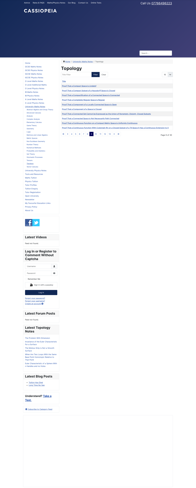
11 (100, 134)
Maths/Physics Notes (56, 3)
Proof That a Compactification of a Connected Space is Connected (91, 95)
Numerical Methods (34, 148)
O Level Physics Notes (34, 88)
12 (105, 134)
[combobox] (156, 53)
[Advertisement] (98, 32)
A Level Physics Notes (34, 103)
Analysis (30, 116)
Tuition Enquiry (31, 188)
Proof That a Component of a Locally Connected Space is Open (89, 104)
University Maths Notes (35, 106)
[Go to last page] (118, 134)
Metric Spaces (32, 138)
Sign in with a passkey (43, 285)
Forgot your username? (35, 301)
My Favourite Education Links (37, 203)
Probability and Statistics (36, 151)
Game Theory (32, 125)
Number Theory (32, 144)
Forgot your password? (35, 298)
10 (96, 134)
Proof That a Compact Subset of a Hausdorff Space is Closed (88, 90)
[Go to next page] (114, 134)
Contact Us (83, 3)
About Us (29, 210)
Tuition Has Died (36, 382)
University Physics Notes (35, 170)
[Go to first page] (63, 134)
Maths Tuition (31, 178)
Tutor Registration (32, 192)
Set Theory (31, 154)
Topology (30, 163)
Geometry (30, 129)
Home (27, 63)
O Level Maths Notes (34, 81)
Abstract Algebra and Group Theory (40, 110)
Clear (104, 74)
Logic (29, 132)
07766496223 (161, 3)
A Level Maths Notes (34, 99)
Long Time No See (37, 385)
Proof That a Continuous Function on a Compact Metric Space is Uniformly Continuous (99, 123)
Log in (41, 292)
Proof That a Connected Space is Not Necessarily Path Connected (90, 118)
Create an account (33, 304)
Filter (95, 74)
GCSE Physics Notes (34, 70)
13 (110, 134)
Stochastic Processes (35, 157)
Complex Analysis (33, 119)
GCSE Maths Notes (33, 67)
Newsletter (29, 199)
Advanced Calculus (34, 113)
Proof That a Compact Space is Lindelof (79, 86)
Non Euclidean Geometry (36, 141)
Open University (32, 196)
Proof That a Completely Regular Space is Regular (83, 100)
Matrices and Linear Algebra (37, 135)
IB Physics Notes (32, 96)
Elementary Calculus (34, 122)
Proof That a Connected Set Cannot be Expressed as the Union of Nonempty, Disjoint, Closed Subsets (106, 114)
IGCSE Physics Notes (34, 77)
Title (64, 81)
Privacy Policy (31, 207)
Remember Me (34, 279)
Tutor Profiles (31, 185)
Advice (27, 3)
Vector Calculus (32, 167)
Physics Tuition (31, 181)
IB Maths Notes (31, 92)
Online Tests (96, 3)
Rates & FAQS (38, 3)
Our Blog (71, 3)
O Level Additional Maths (36, 85)
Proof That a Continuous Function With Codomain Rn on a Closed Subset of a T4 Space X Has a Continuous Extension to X (115, 128)
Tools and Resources (34, 174)
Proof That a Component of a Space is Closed (82, 109)
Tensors (29, 160)
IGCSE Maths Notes (33, 74)
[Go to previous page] (68, 134)
